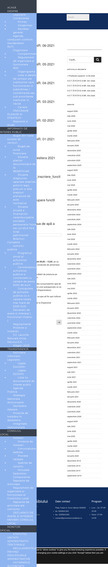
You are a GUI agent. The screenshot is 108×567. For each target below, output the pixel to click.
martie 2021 (72, 387)
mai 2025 (71, 185)
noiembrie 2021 (73, 352)
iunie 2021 (71, 377)
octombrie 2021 (73, 357)
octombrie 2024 (73, 219)
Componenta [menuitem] (21, 477)
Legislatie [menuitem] (19, 14)
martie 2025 (72, 194)
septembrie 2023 (74, 273)
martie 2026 (72, 135)
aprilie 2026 (72, 130)
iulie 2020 (71, 426)
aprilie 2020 (72, 441)
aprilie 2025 (72, 190)
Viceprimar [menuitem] (25, 25)
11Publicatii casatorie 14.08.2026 (81, 75)
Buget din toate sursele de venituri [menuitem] (20, 139)
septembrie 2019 (74, 475)
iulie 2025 (71, 175)
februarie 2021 (73, 391)
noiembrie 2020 (73, 406)
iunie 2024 (71, 234)
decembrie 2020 (74, 401)
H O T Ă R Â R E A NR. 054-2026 (81, 95)
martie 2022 (72, 332)
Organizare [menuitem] (20, 50)
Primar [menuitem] (22, 21)
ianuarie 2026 (73, 145)
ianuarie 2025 (73, 204)
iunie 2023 (71, 283)
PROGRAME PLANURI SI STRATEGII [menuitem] (18, 114)
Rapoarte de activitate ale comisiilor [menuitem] (18, 506)
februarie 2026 (73, 140)
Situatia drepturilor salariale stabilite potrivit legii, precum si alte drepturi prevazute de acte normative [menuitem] (24, 189)
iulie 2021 (71, 372)
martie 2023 (72, 298)
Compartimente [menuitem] (28, 53)
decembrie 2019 (74, 460)
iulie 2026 (71, 116)
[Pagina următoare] (59, 322)
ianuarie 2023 (73, 308)
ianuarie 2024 (73, 254)
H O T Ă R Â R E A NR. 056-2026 (81, 85)
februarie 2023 (73, 303)
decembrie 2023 (74, 258)
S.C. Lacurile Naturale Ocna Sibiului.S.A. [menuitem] (18, 338)
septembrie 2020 (74, 416)
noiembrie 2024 (73, 214)
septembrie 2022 (74, 327)
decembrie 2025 (74, 150)
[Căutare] (97, 59)
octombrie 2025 (73, 160)
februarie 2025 (73, 199)
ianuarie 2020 (73, 455)
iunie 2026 (71, 121)
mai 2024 (71, 239)
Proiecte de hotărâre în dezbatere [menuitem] (17, 417)
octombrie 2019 (73, 470)
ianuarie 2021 (73, 396)
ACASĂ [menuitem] (11, 7)
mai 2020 (71, 436)
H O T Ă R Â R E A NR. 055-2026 (81, 90)
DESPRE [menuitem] (12, 11)
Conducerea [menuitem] (21, 18)
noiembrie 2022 (73, 318)
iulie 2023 (71, 278)
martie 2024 (72, 244)
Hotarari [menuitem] (18, 438)
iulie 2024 (71, 229)
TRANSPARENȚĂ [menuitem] (18, 349)
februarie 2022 (73, 337)
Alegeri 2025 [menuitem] (21, 345)
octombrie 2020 (73, 411)
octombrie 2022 (73, 323)
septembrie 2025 (74, 165)
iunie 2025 (71, 180)
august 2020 (72, 421)
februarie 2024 (73, 249)
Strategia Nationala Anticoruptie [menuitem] (16, 399)
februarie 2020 (73, 451)
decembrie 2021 (74, 347)
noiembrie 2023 (73, 263)
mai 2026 (71, 125)
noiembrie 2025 (73, 155)
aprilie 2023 (72, 293)
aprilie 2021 (72, 382)
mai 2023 (71, 288)
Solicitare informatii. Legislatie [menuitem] (16, 356)
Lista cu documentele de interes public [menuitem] (24, 381)
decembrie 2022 (74, 313)
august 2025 (72, 170)
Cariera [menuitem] (22, 107)
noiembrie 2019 (73, 465)
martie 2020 (72, 446)
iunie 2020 (71, 431)
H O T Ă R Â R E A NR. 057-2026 (81, 80)
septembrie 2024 (74, 224)
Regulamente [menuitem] (22, 324)
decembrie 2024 (74, 209)
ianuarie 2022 (73, 342)
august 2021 (72, 367)
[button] (49, 24)
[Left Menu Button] (3, 3)
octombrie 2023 (73, 268)
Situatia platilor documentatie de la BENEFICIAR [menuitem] (24, 164)
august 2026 (72, 111)
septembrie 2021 (74, 362)
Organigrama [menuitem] (26, 71)
